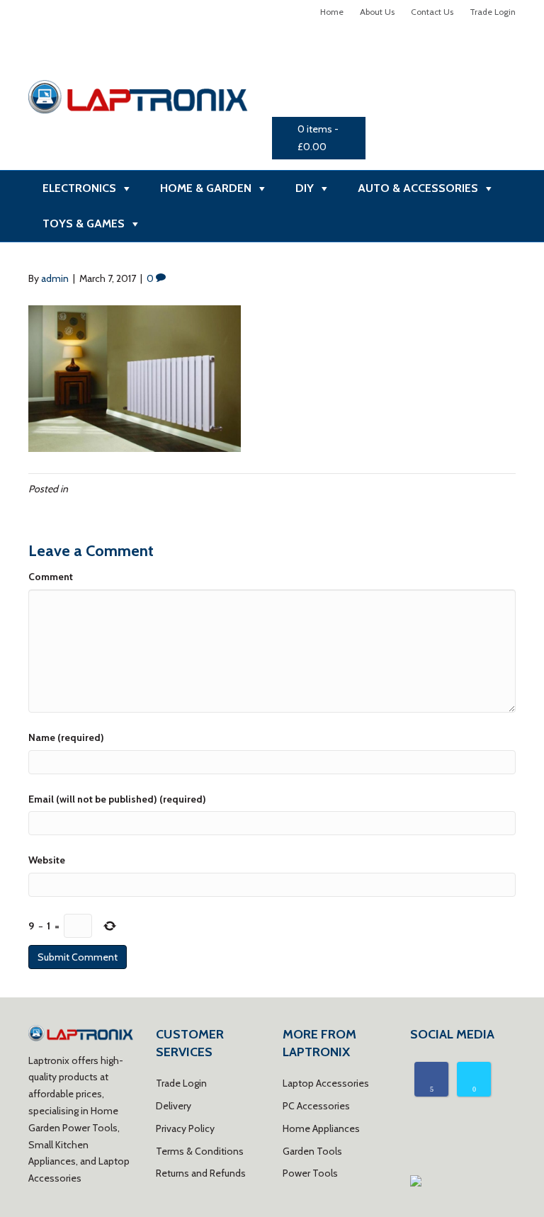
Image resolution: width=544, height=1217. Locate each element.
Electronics (79, 188)
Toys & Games (83, 223)
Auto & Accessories (418, 188)
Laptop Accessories (326, 1083)
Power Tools (310, 1173)
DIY (304, 188)
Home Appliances (321, 1128)
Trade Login (493, 11)
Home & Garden (205, 188)
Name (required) (66, 737)
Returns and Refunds (201, 1173)
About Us (377, 11)
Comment (50, 576)
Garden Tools (312, 1151)
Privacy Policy (185, 1128)
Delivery (173, 1105)
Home (332, 11)
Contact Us (432, 11)
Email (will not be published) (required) (117, 799)
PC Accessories (316, 1105)
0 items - (318, 138)
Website (46, 860)
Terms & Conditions (200, 1151)
